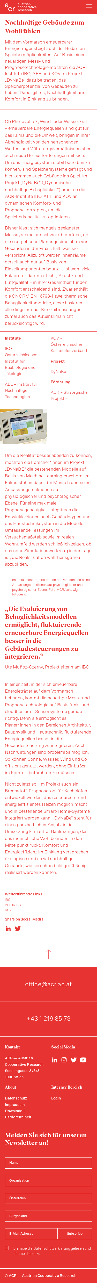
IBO (8, 900)
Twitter (73, 1059)
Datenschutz (16, 1098)
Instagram (64, 1059)
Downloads (15, 1111)
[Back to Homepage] (21, 7)
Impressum (15, 1105)
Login (56, 1098)
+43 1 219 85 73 (48, 1019)
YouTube (83, 1059)
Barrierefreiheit (18, 1117)
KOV (8, 910)
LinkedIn (54, 1059)
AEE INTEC (13, 905)
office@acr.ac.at (48, 984)
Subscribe (75, 1233)
